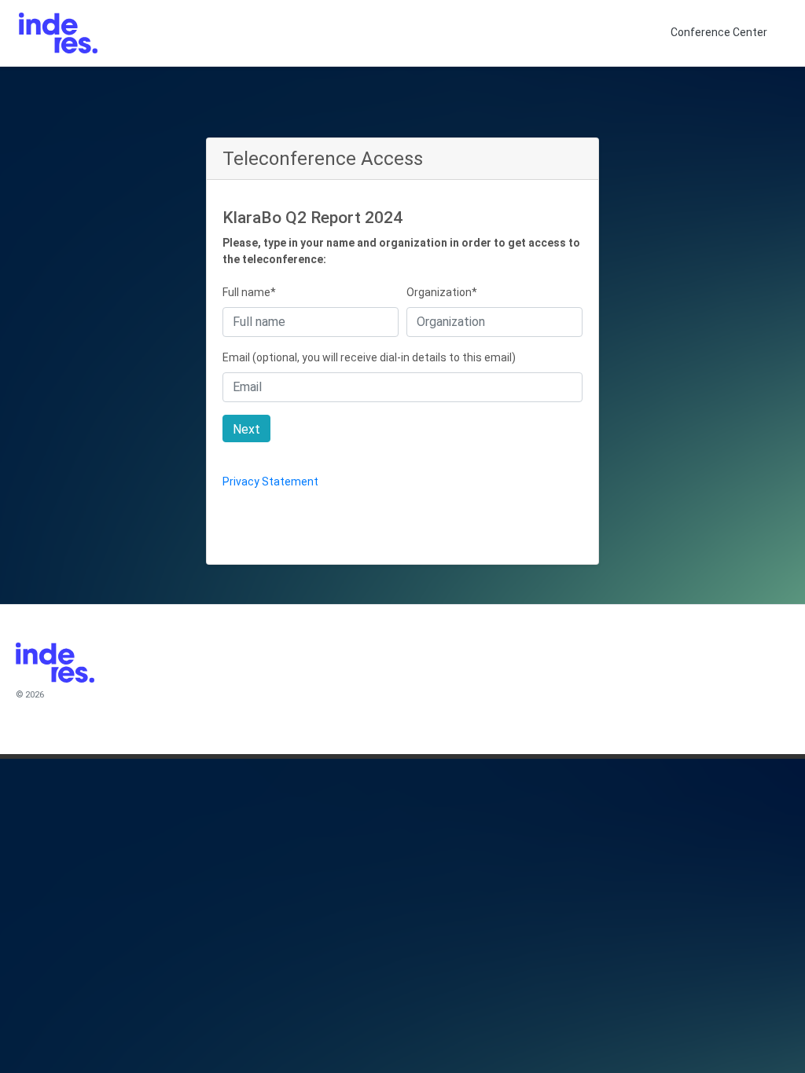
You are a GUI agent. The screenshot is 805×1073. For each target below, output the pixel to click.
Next (246, 429)
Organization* (441, 292)
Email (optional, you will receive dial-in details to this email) (369, 357)
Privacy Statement (270, 481)
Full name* (249, 292)
